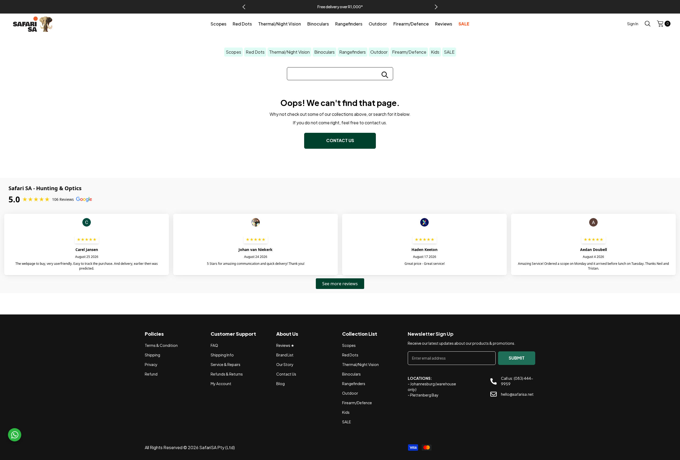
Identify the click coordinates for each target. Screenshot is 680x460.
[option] (340, 7)
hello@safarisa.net (517, 394)
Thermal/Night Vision (289, 52)
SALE (449, 52)
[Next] (436, 7)
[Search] (647, 23)
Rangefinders (352, 52)
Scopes (233, 52)
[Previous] (244, 7)
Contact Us (340, 140)
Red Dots (255, 52)
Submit (517, 358)
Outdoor (379, 52)
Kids (435, 52)
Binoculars (324, 52)
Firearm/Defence (409, 52)
